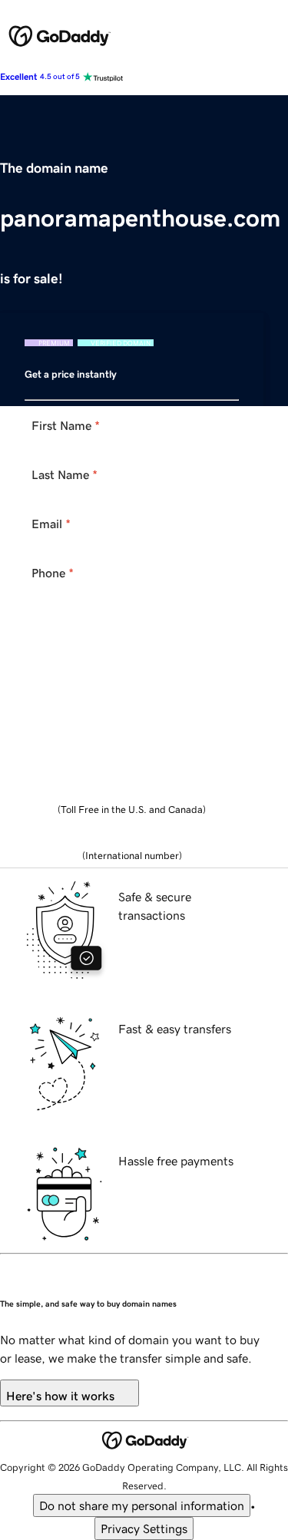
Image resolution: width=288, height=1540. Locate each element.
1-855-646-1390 (132, 793)
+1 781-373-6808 (131, 839)
